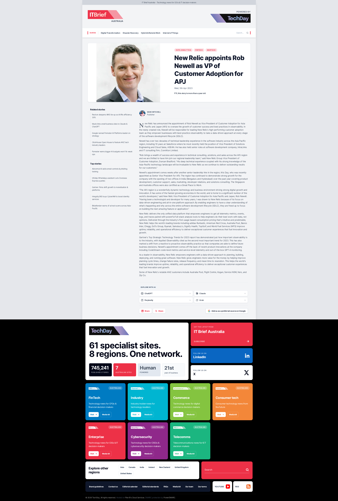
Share (147, 311)
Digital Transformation (110, 33)
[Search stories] (247, 470)
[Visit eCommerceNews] (182, 388)
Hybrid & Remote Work (150, 33)
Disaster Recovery (130, 33)
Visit (92, 414)
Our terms (202, 486)
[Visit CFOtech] (97, 388)
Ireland (152, 467)
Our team (189, 486)
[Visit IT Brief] (97, 427)
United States (126, 473)
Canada (132, 467)
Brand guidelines (96, 486)
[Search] (247, 32)
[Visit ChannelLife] (140, 388)
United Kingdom (182, 467)
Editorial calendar (130, 486)
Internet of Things (170, 33)
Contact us (113, 486)
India (142, 467)
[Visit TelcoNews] (182, 427)
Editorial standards (150, 486)
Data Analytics (183, 50)
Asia (122, 467)
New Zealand (164, 467)
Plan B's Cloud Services (134, 497)
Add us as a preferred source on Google (229, 311)
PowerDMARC (169, 497)
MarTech (211, 50)
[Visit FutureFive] (224, 388)
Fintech (199, 50)
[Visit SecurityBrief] (140, 427)
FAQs (166, 486)
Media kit (106, 414)
